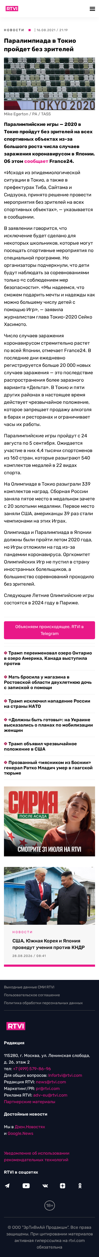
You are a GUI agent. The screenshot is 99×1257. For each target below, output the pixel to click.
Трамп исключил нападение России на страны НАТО (47, 703)
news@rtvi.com (51, 1081)
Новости (14, 30)
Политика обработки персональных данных (43, 1003)
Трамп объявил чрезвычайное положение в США (40, 746)
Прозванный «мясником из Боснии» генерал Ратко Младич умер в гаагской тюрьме (48, 768)
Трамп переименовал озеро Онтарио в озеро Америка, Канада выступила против (48, 658)
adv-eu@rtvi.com (50, 1095)
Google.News (20, 1133)
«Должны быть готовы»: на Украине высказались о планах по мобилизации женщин (48, 725)
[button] (93, 8)
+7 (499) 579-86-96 (32, 1068)
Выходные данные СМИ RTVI (29, 987)
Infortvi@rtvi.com (65, 1075)
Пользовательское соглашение (32, 995)
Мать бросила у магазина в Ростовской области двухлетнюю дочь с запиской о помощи (48, 682)
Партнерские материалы (29, 1101)
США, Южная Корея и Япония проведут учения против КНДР (48, 944)
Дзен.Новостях (30, 1126)
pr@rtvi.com (48, 1088)
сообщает (36, 161)
